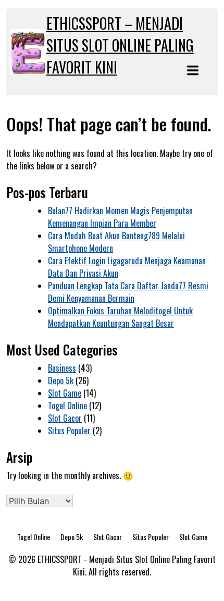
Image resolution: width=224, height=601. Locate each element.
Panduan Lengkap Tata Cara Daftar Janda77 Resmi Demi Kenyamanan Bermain (128, 291)
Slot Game (64, 393)
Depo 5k (60, 380)
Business (62, 368)
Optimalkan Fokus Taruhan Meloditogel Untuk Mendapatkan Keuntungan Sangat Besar (120, 316)
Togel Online (67, 405)
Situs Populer (69, 430)
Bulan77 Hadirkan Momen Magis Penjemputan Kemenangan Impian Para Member (120, 216)
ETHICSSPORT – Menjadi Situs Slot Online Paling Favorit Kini (120, 45)
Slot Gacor (65, 418)
